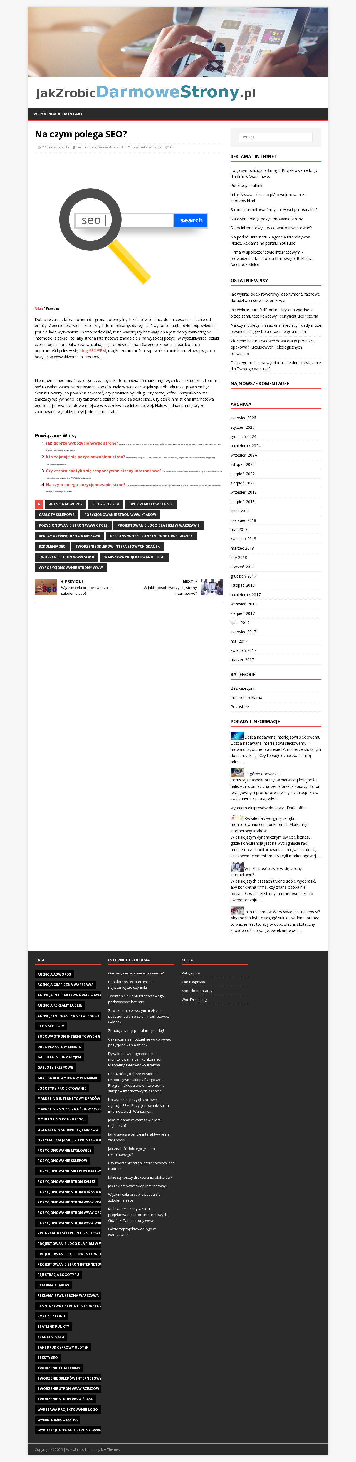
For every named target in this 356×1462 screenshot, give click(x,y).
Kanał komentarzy (197, 990)
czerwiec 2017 (243, 631)
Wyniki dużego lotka (58, 1419)
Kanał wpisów (193, 982)
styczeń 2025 (242, 427)
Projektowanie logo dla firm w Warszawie (159, 525)
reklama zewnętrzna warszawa (69, 535)
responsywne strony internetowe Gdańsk (151, 535)
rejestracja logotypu (58, 1274)
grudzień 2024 (243, 436)
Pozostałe (240, 706)
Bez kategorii (242, 688)
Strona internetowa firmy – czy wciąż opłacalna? (274, 209)
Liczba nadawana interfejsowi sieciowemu (282, 736)
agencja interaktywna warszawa (70, 995)
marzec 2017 (242, 659)
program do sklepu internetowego (72, 1233)
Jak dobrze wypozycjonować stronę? (82, 443)
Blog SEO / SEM (105, 504)
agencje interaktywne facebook (69, 1015)
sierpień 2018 (243, 501)
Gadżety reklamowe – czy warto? (136, 973)
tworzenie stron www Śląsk (66, 557)
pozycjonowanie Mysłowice (65, 1150)
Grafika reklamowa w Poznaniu (68, 1078)
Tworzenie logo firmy (59, 1368)
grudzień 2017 (243, 576)
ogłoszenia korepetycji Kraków (68, 1129)
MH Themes (110, 1449)
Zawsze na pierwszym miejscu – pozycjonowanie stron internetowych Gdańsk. (139, 1016)
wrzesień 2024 (244, 455)
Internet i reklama (147, 147)
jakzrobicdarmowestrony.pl (100, 147)
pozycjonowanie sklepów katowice (72, 1171)
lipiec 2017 (240, 622)
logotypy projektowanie (62, 1088)
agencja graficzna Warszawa (65, 984)
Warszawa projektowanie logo (134, 557)
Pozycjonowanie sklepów (62, 1160)
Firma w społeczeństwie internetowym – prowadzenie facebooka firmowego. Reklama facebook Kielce (271, 258)
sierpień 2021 (243, 483)
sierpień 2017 (243, 613)
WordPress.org (194, 999)
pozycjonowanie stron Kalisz (66, 1181)
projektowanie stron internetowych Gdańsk (81, 1264)
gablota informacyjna (59, 1057)
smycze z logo (51, 1316)
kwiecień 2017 (243, 650)
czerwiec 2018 (243, 520)
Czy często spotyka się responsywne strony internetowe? (104, 470)
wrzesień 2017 (244, 603)
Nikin (39, 308)
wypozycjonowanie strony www (71, 567)
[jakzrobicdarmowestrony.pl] (178, 73)
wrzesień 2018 (244, 492)
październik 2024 (246, 445)
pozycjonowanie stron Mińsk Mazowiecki (78, 1192)
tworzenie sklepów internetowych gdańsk (118, 546)
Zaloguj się (191, 973)
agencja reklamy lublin (60, 1005)
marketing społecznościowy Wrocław (75, 1109)
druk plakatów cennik (151, 504)
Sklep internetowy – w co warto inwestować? (271, 227)
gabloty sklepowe (56, 514)
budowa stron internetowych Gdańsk (75, 1036)
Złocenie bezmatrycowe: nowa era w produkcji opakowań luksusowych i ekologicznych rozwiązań (273, 347)
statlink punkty (53, 1326)
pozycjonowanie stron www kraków (120, 514)
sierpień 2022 (243, 473)
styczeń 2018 (242, 566)
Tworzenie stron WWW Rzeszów (68, 1388)
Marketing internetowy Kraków (69, 1098)
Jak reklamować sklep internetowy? (137, 1185)
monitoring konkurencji (62, 1119)
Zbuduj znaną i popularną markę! (136, 1030)
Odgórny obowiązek (262, 773)
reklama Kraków (53, 1285)
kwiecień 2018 (243, 538)
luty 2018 (239, 557)
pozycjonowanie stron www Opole (73, 525)
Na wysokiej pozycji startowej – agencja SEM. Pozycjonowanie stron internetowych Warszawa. (138, 1105)
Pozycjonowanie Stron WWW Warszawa (76, 1222)
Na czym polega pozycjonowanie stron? (85, 484)
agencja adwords (65, 504)
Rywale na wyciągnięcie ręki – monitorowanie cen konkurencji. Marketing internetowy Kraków (269, 825)
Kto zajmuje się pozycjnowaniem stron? (85, 456)
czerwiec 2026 (243, 417)
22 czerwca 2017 (55, 147)
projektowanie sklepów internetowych (76, 1254)
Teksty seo (48, 1357)
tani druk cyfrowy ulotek (63, 1347)
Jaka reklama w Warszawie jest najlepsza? (282, 911)
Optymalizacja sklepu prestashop (70, 1140)
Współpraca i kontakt (58, 113)
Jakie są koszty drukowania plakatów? (140, 1177)
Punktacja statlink (246, 185)
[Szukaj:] (276, 137)
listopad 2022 (243, 464)
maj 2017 (239, 641)
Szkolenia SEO (52, 546)
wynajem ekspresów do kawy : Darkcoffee (269, 807)
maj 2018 (239, 529)
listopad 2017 (243, 585)
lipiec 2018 (240, 510)
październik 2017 (246, 594)
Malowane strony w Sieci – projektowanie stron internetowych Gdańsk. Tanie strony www (137, 1214)
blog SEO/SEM (92, 350)
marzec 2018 (242, 548)
